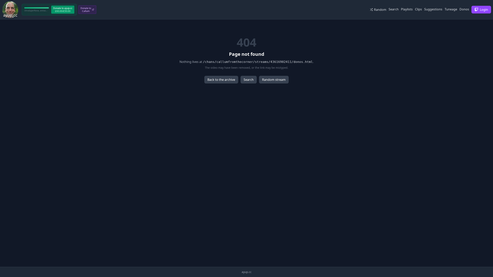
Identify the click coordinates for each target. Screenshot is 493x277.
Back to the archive (221, 80)
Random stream (274, 80)
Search (394, 9)
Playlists (407, 9)
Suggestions (433, 9)
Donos (464, 9)
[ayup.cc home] (10, 9)
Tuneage (451, 9)
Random (380, 10)
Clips (418, 9)
